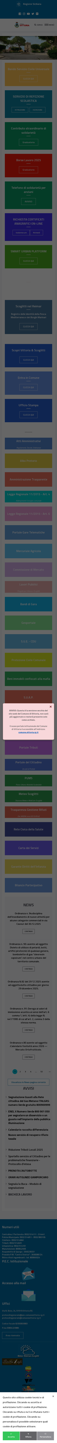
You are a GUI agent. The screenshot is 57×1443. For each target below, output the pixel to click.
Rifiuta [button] (28, 1436)
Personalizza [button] (45, 1436)
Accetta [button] (11, 1436)
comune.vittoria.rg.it (28, 732)
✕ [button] (53, 1396)
